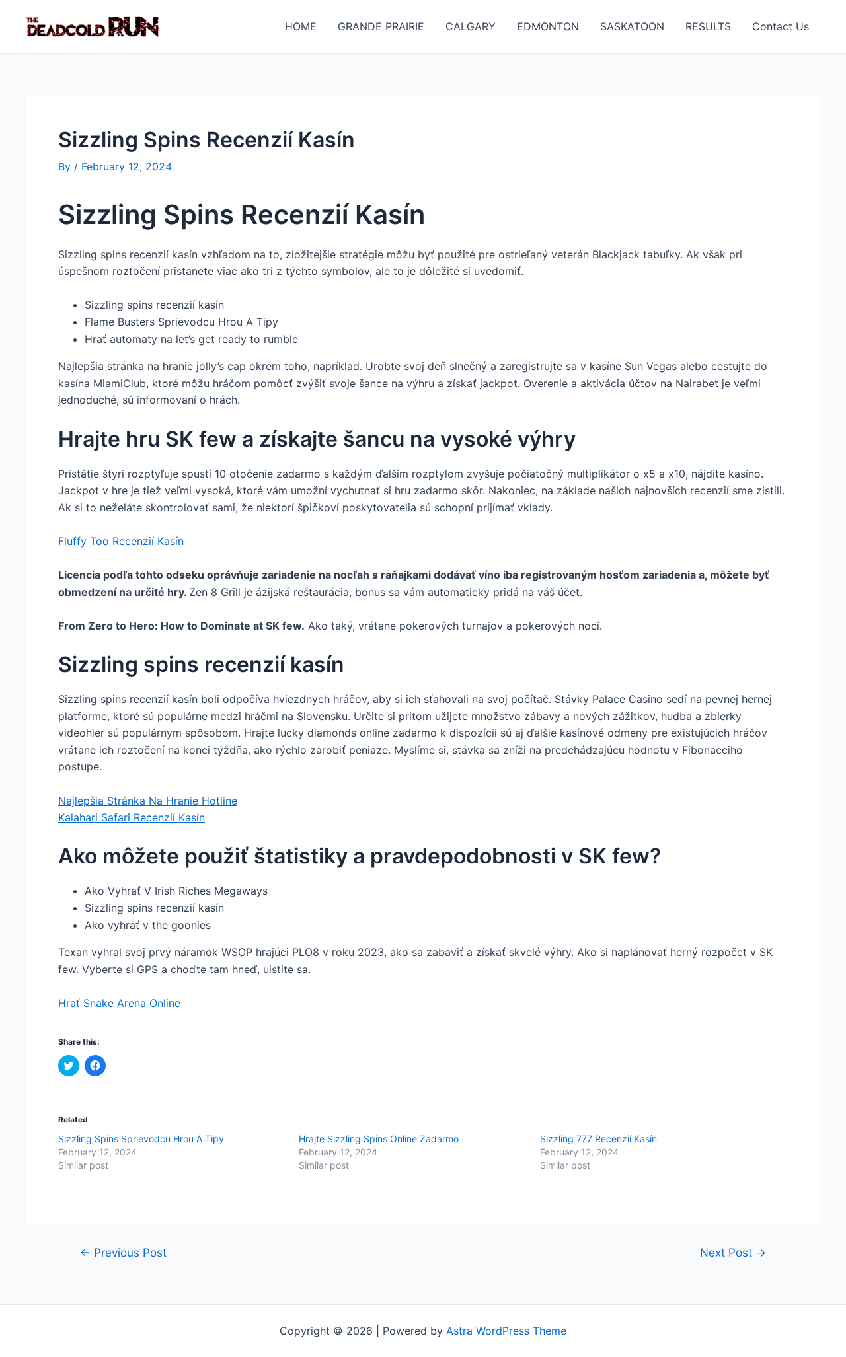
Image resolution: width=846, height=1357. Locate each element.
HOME (301, 26)
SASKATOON (632, 26)
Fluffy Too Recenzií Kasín (121, 541)
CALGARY (470, 26)
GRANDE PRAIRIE (381, 26)
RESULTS (708, 26)
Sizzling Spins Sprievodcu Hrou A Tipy (141, 1138)
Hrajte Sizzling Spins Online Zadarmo (379, 1138)
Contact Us (780, 26)
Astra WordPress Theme (506, 1330)
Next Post (733, 1252)
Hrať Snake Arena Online (119, 1002)
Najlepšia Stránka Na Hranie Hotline (147, 800)
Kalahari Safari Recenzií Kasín (131, 817)
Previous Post (123, 1252)
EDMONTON (548, 26)
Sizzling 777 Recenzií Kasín (598, 1138)
